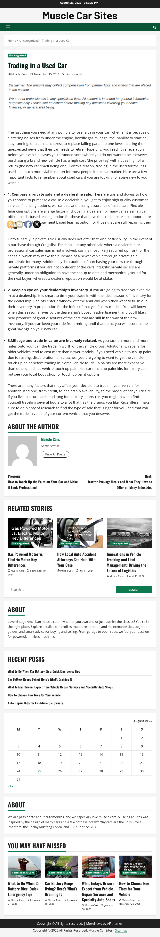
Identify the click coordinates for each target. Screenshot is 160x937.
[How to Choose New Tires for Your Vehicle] (135, 867)
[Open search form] (154, 27)
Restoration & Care (60, 872)
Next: (120, 482)
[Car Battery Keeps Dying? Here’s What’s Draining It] (61, 867)
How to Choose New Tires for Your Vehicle (134, 888)
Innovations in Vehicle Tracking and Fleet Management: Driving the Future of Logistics (126, 562)
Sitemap (121, 930)
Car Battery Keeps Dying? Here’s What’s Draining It (61, 888)
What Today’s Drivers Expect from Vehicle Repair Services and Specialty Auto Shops (60, 687)
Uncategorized (17, 55)
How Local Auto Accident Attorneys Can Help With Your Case (76, 559)
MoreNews (94, 923)
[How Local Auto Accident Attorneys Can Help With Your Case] (80, 533)
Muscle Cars (19, 74)
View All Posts (55, 454)
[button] (8, 27)
